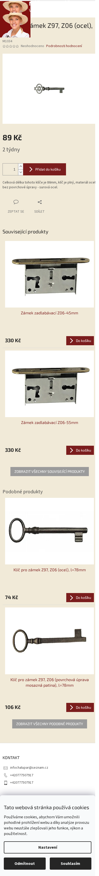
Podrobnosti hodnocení (64, 46)
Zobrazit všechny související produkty (49, 471)
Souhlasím (70, 863)
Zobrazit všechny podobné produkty (49, 724)
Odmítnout (24, 863)
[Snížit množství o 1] (20, 172)
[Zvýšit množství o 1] (20, 166)
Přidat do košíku (48, 169)
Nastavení (47, 847)
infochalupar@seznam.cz (29, 767)
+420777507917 (21, 775)
